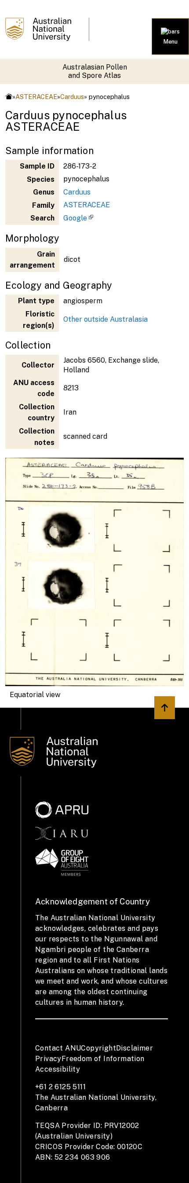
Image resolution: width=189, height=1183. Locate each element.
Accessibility (57, 1069)
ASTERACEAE (36, 96)
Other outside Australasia (105, 319)
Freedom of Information (103, 1058)
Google (75, 218)
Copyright (98, 1048)
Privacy (48, 1058)
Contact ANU (58, 1048)
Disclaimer (134, 1048)
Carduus (72, 96)
